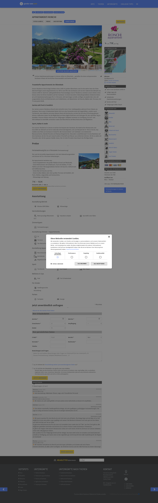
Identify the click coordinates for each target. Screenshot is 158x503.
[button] (57, 264)
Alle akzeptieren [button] (99, 263)
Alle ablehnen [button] (82, 263)
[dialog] (79, 252)
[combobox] (109, 237)
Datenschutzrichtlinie (72, 249)
